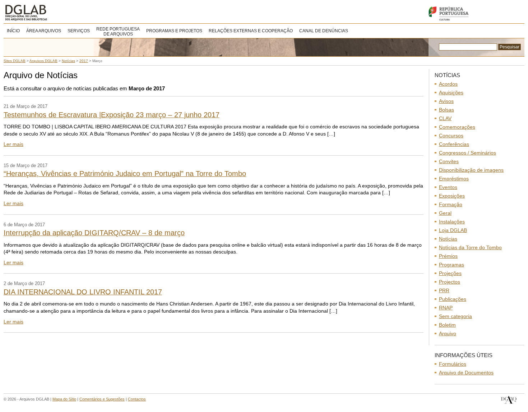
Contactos (137, 399)
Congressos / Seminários (467, 153)
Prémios (448, 256)
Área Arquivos (43, 30)
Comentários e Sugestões (102, 399)
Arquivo (447, 333)
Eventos (448, 187)
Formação (450, 204)
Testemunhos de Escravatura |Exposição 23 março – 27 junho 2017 (111, 115)
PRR (444, 290)
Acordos (448, 84)
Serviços (79, 30)
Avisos (446, 101)
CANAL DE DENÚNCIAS (323, 30)
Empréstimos (454, 178)
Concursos (451, 135)
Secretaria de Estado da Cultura (474, 13)
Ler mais (13, 144)
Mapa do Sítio (64, 399)
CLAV (445, 118)
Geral (445, 213)
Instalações (452, 221)
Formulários (452, 364)
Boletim (447, 325)
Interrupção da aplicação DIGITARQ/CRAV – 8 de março (94, 233)
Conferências (454, 144)
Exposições (452, 196)
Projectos (449, 282)
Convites (449, 161)
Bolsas (446, 110)
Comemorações (457, 127)
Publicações (452, 299)
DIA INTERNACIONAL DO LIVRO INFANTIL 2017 (83, 292)
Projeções (450, 273)
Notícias (448, 239)
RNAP (446, 308)
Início (13, 30)
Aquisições (451, 92)
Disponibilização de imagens (471, 170)
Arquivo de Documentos (466, 372)
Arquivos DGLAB (50, 13)
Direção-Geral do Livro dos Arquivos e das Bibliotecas (508, 400)
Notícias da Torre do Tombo (470, 247)
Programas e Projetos (174, 30)
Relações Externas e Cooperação (251, 30)
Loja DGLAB (453, 230)
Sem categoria (455, 316)
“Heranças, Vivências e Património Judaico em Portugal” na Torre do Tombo (125, 173)
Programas (451, 264)
